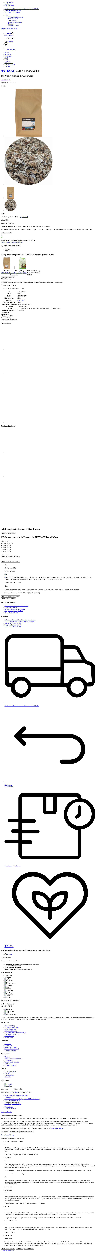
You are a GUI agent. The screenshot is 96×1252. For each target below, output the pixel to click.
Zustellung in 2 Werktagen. (12, 12)
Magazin (7, 1057)
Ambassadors (8, 1060)
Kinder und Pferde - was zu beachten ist (16, 606)
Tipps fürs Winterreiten (11, 612)
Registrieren (8, 1045)
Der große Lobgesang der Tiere (13, 611)
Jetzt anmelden (8, 35)
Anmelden (7, 1044)
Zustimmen (5, 1131)
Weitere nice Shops (10, 1109)
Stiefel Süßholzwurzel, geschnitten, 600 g (14, 273)
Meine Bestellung (9, 1026)
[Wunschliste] (6, 44)
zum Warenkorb (9, 5)
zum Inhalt (7, 4)
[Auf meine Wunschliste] (1, 235)
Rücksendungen (13, 19)
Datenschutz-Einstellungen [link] (12, 1102)
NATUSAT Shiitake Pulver (12, 626)
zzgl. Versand (24, 217)
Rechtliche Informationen (9, 319)
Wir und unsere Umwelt (11, 1062)
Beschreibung (6, 279)
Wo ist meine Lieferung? (11, 1049)
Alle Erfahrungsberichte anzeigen (10, 561)
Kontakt (10, 24)
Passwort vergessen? (10, 1047)
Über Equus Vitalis (10, 1072)
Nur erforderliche (13, 1131)
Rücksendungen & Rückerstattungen (15, 1032)
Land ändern (18, 1089)
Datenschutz (8, 1097)
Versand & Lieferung (10, 1031)
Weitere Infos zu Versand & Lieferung (12, 242)
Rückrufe (7, 1063)
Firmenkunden (8, 1037)
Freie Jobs (7, 1077)
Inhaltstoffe (5, 312)
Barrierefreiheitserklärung (12, 1100)
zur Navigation (8, 2)
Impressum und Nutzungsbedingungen (15, 1095)
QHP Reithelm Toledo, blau (12, 623)
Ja (30, 593)
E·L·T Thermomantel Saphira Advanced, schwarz (19, 621)
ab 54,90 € (21, 9)
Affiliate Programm (10, 1065)
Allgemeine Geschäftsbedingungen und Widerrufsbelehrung (22, 1099)
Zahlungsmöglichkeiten (15, 22)
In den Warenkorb (6, 233)
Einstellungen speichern (8, 1248)
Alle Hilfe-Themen (14, 25)
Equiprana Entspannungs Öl (12, 625)
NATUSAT (8, 70)
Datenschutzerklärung (56, 1128)
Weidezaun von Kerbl (10, 607)
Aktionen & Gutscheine (11, 1034)
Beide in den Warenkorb (8, 277)
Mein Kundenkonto (10, 1029)
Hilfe (6, 15)
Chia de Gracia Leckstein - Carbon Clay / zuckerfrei (19, 620)
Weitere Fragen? (9, 1036)
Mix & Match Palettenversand (13, 1058)
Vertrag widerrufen (6, 1112)
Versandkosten (12, 20)
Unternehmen (8, 1107)
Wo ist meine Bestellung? (15, 17)
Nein (35, 593)
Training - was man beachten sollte (14, 609)
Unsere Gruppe (9, 1075)
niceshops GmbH (14, 1092)
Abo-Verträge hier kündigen (12, 1104)
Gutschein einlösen (10, 1050)
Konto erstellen (9, 41)
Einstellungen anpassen (26, 1131)
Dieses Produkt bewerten (8, 533)
